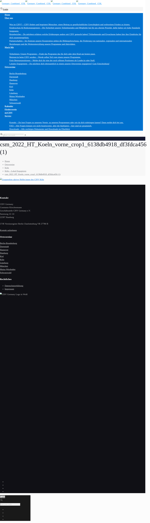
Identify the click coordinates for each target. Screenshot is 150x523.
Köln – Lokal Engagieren (15, 171)
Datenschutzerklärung (14, 286)
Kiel (2, 256)
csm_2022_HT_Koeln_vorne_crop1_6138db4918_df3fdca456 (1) (32, 174)
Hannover (4, 250)
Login (5, 9)
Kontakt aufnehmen (8, 230)
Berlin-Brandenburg (8, 243)
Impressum (9, 289)
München (4, 266)
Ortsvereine (10, 164)
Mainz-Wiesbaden (7, 269)
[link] (25, 135)
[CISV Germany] (51, 4)
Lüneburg (4, 263)
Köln (7, 168)
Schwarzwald (5, 272)
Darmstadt (4, 246)
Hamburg (4, 253)
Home (7, 161)
